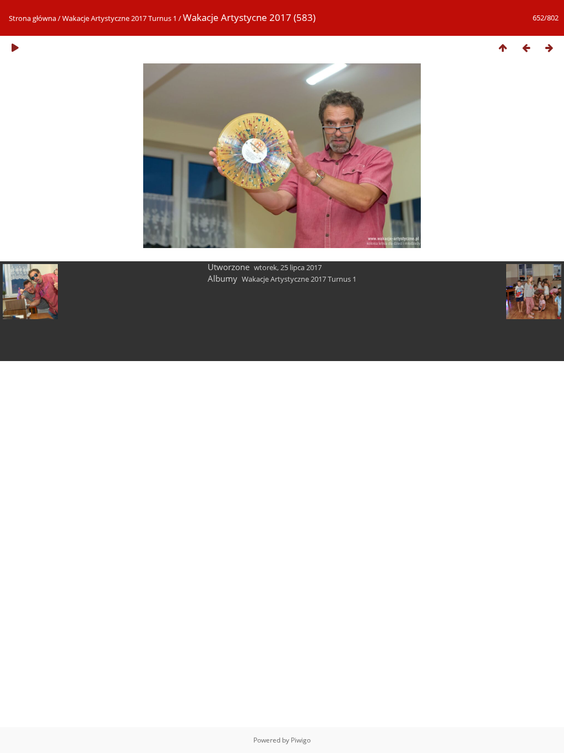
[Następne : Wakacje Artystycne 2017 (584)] (549, 47)
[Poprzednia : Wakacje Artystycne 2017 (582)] (526, 47)
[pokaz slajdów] (14, 47)
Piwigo (301, 740)
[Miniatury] (502, 47)
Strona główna (32, 18)
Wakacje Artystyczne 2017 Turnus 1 (119, 18)
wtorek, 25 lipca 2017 (288, 267)
